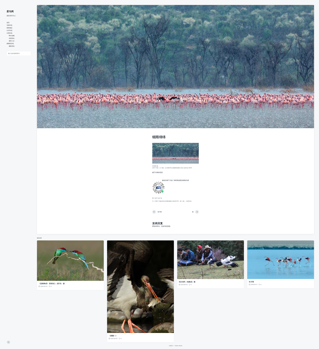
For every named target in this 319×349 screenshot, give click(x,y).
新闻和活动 (10, 43)
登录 (168, 226)
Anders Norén (178, 345)
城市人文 (11, 41)
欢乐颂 (251, 282)
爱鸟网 (10, 11)
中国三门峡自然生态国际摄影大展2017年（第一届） (169, 201)
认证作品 (9, 30)
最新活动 (11, 46)
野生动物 (11, 35)
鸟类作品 (9, 25)
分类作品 (9, 33)
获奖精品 (9, 28)
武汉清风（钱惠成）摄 (187, 282)
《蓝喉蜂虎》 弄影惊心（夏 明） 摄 (52, 284)
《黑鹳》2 (112, 336)
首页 (8, 22)
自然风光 (11, 38)
